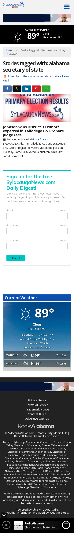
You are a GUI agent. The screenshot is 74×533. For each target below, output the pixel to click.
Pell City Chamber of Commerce (23, 461)
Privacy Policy (37, 400)
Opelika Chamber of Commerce (51, 458)
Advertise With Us (37, 418)
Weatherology (59, 512)
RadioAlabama (23, 436)
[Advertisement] (37, 18)
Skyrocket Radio (47, 509)
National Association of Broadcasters (46, 464)
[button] (67, 7)
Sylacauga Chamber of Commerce (33, 442)
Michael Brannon (40, 139)
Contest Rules (37, 414)
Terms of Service (37, 405)
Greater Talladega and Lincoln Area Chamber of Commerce (38, 447)
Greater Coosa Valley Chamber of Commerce (38, 443)
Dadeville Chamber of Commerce (39, 455)
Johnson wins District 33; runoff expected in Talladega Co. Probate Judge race (33, 131)
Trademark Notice (37, 409)
